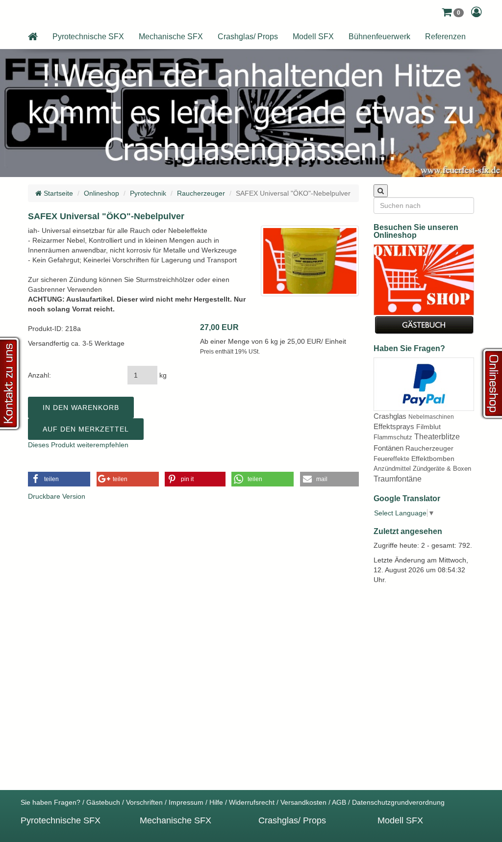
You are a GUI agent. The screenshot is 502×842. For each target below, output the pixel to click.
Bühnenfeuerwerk (379, 36)
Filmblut (428, 427)
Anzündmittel (392, 468)
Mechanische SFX (171, 36)
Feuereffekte (391, 458)
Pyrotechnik (148, 193)
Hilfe (216, 802)
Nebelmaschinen (431, 416)
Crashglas (390, 416)
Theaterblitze (437, 437)
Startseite (57, 193)
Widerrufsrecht (252, 802)
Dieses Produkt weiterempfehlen (78, 445)
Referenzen (445, 36)
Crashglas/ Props (248, 36)
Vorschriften (144, 802)
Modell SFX (313, 36)
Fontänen (388, 448)
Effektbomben (432, 458)
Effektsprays (394, 426)
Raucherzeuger (201, 193)
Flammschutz (393, 437)
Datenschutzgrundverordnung (398, 802)
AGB (339, 802)
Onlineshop (101, 193)
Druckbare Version (56, 496)
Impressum (186, 802)
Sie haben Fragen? (50, 802)
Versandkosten (303, 802)
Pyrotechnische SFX (88, 36)
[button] (452, 12)
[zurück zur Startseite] (33, 37)
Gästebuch (103, 802)
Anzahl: (39, 375)
